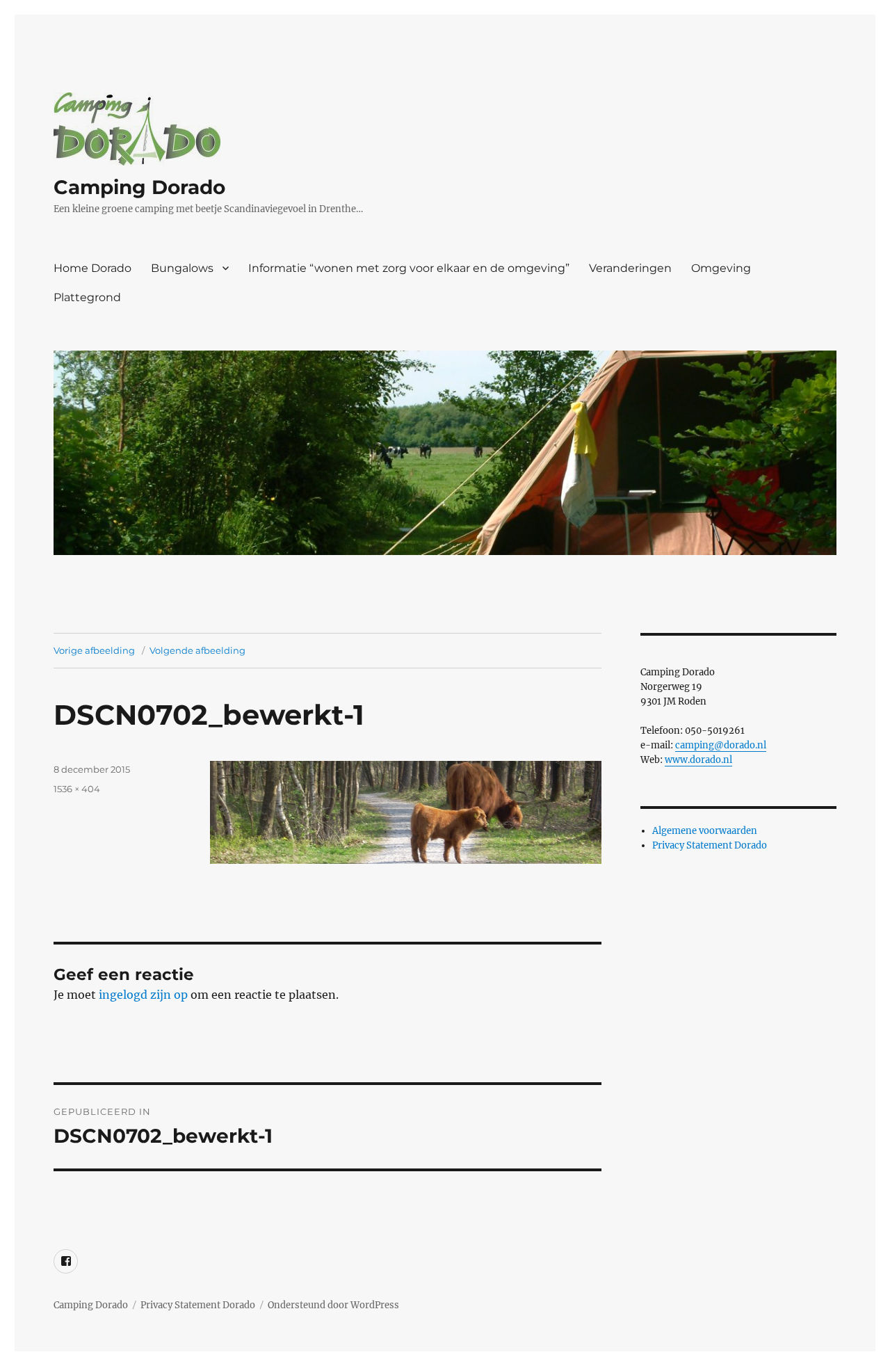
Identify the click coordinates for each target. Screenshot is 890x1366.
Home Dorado (92, 268)
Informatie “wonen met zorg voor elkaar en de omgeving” (408, 268)
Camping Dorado (139, 187)
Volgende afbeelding (197, 650)
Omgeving (721, 268)
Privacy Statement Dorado (709, 845)
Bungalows (182, 268)
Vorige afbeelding (94, 650)
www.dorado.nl (698, 760)
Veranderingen (630, 268)
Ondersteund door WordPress (333, 1305)
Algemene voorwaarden (704, 831)
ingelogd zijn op (143, 995)
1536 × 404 (77, 788)
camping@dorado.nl (720, 745)
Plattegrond (87, 297)
